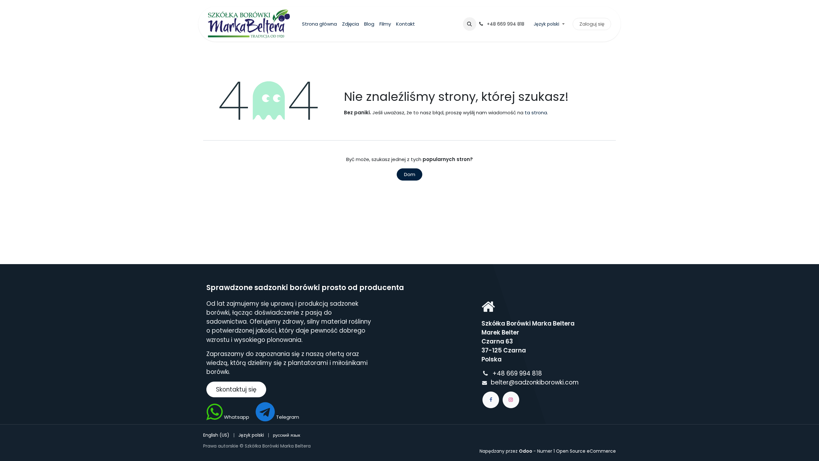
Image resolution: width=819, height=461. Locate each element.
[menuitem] (319, 24)
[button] (469, 24)
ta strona (536, 112)
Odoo (526, 451)
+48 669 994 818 (518, 373)
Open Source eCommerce (586, 451)
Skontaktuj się (236, 389)
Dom (409, 174)
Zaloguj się (591, 23)
